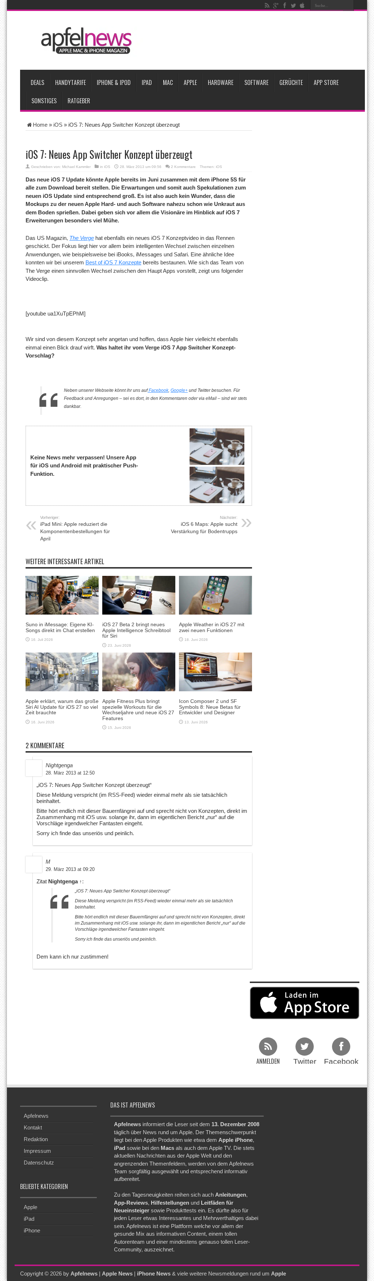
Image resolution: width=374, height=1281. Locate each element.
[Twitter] (293, 5)
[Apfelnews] (84, 41)
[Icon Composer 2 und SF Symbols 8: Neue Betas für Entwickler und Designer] (215, 671)
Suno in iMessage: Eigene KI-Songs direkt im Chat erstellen (60, 627)
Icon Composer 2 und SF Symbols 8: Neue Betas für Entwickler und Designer (210, 706)
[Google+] (275, 5)
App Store (326, 82)
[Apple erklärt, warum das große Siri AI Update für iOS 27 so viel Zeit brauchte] (62, 671)
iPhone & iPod (114, 82)
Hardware (220, 82)
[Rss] (267, 5)
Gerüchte (291, 82)
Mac (168, 82)
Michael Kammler (76, 167)
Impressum (37, 1151)
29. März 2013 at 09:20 (70, 869)
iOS (57, 125)
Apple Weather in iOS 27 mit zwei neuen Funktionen (211, 627)
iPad (147, 82)
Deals (37, 82)
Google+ (179, 390)
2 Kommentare (183, 167)
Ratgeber (79, 100)
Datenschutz (39, 1162)
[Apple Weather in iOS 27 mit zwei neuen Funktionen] (215, 595)
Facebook (158, 390)
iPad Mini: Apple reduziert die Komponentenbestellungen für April (75, 528)
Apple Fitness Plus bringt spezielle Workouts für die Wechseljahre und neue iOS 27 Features (138, 709)
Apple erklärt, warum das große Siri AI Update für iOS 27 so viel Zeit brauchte (62, 706)
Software (256, 82)
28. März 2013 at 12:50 (70, 773)
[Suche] (348, 5)
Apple (190, 82)
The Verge (81, 238)
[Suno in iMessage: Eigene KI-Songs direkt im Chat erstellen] (62, 595)
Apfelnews (36, 1116)
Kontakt (33, 1127)
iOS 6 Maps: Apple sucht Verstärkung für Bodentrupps (204, 524)
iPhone (32, 1230)
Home (40, 125)
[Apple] (302, 5)
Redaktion (36, 1139)
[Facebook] (284, 5)
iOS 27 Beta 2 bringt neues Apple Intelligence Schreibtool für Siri (136, 630)
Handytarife (70, 82)
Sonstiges (44, 100)
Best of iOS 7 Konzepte (113, 262)
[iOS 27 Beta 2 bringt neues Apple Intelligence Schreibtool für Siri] (138, 595)
